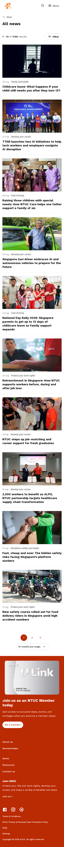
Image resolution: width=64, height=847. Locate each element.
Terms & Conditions (11, 816)
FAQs (4, 828)
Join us (6, 796)
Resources (8, 765)
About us (7, 741)
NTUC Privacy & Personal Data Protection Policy (25, 822)
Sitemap (6, 834)
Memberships (10, 748)
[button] (53, 36)
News (9, 17)
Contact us (8, 771)
